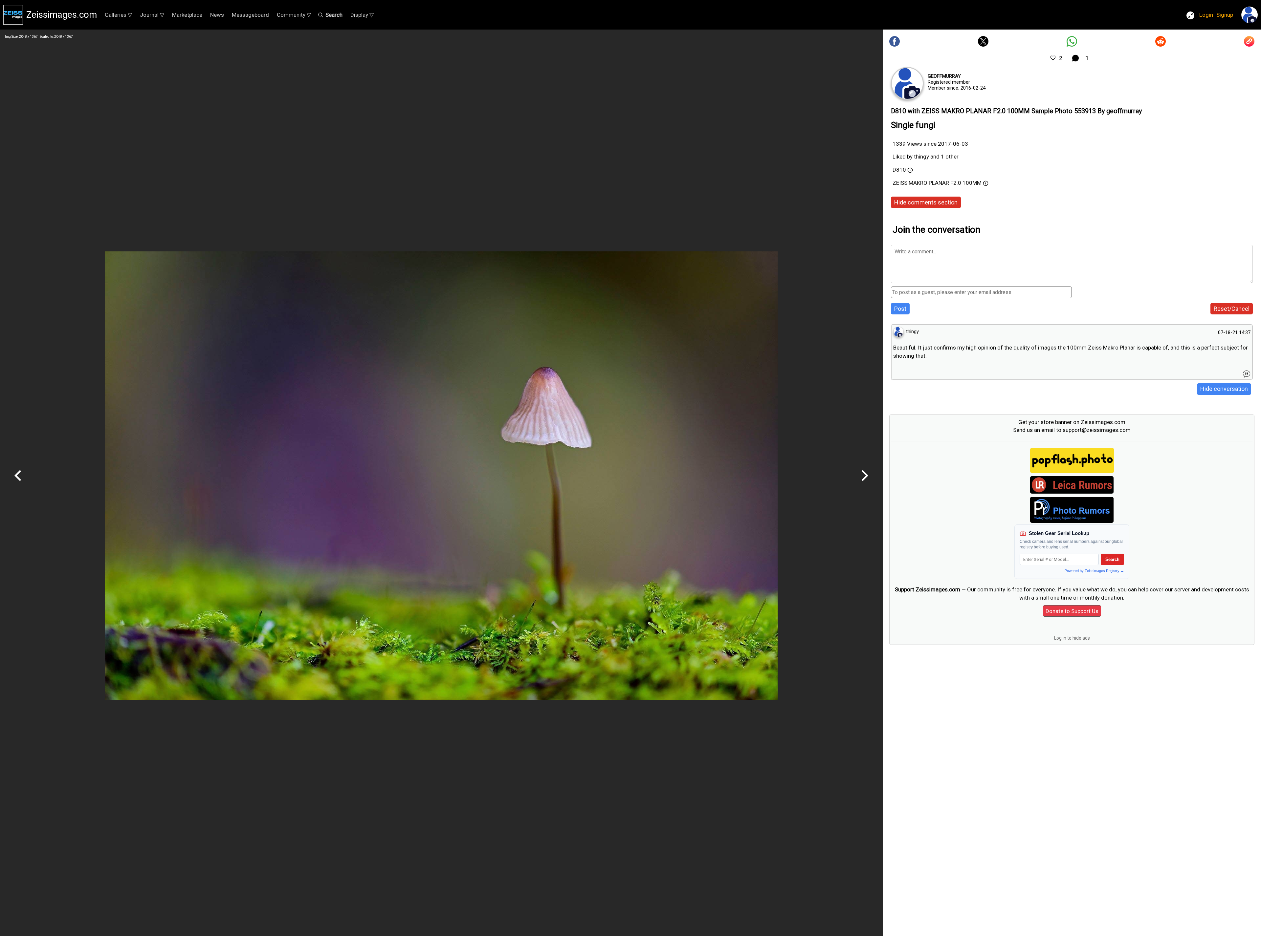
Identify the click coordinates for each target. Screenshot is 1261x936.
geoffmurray (944, 76)
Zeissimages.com (61, 14)
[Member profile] (907, 83)
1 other (950, 156)
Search (1112, 559)
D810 (899, 169)
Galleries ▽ (118, 14)
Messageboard (250, 14)
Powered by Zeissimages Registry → (1094, 571)
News (217, 14)
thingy (921, 156)
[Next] (864, 483)
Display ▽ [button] (362, 14)
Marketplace (187, 14)
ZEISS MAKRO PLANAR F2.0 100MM (937, 183)
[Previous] (18, 483)
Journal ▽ (152, 14)
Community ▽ (294, 14)
